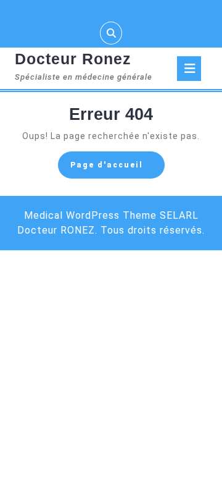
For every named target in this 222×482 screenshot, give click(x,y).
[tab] (189, 69)
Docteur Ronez (73, 58)
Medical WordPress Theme (90, 215)
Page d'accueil (117, 169)
